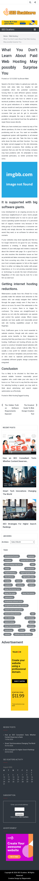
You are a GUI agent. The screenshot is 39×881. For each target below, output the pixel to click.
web (32, 630)
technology (8, 630)
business (31, 556)
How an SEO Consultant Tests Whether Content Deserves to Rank (20, 736)
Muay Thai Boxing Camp (12, 589)
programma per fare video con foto (16, 605)
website (7, 634)
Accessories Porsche (11, 556)
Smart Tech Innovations (12, 626)
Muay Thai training (28, 593)
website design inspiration (23, 634)
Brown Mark (24, 79)
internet (18, 581)
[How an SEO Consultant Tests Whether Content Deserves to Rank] (19, 444)
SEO (32, 614)
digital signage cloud (27, 573)
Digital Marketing (10, 573)
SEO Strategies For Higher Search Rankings (19, 750)
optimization (9, 597)
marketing (20, 585)
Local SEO (31, 581)
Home (5, 36)
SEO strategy (30, 618)
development (30, 568)
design (7, 568)
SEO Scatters (8, 29)
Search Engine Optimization (13, 610)
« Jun (5, 788)
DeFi (32, 564)
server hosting (9, 622)
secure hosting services (12, 614)
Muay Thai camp (10, 593)
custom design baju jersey (13, 564)
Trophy (22, 630)
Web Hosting (13, 36)
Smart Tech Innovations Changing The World (20, 743)
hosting (26, 396)
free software (9, 577)
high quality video (28, 577)
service (32, 622)
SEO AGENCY (9, 618)
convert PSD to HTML (27, 560)
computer (8, 560)
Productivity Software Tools (13, 601)
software (31, 626)
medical (31, 585)
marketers (8, 585)
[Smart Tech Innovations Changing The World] (19, 477)
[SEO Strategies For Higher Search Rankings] (19, 509)
